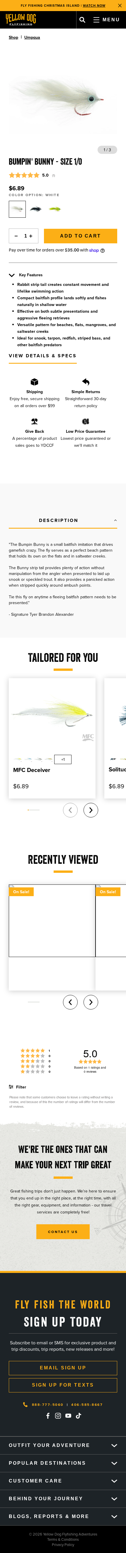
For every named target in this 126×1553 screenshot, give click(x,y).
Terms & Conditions (39, 1539)
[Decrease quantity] (14, 236)
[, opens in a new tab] (48, 1416)
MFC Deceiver (31, 770)
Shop (13, 37)
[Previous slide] (70, 810)
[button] (63, 521)
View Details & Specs (43, 355)
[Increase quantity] (32, 236)
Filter (20, 1087)
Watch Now (94, 5)
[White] (17, 209)
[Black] (36, 209)
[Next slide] (91, 810)
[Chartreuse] (55, 209)
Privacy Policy (37, 1544)
